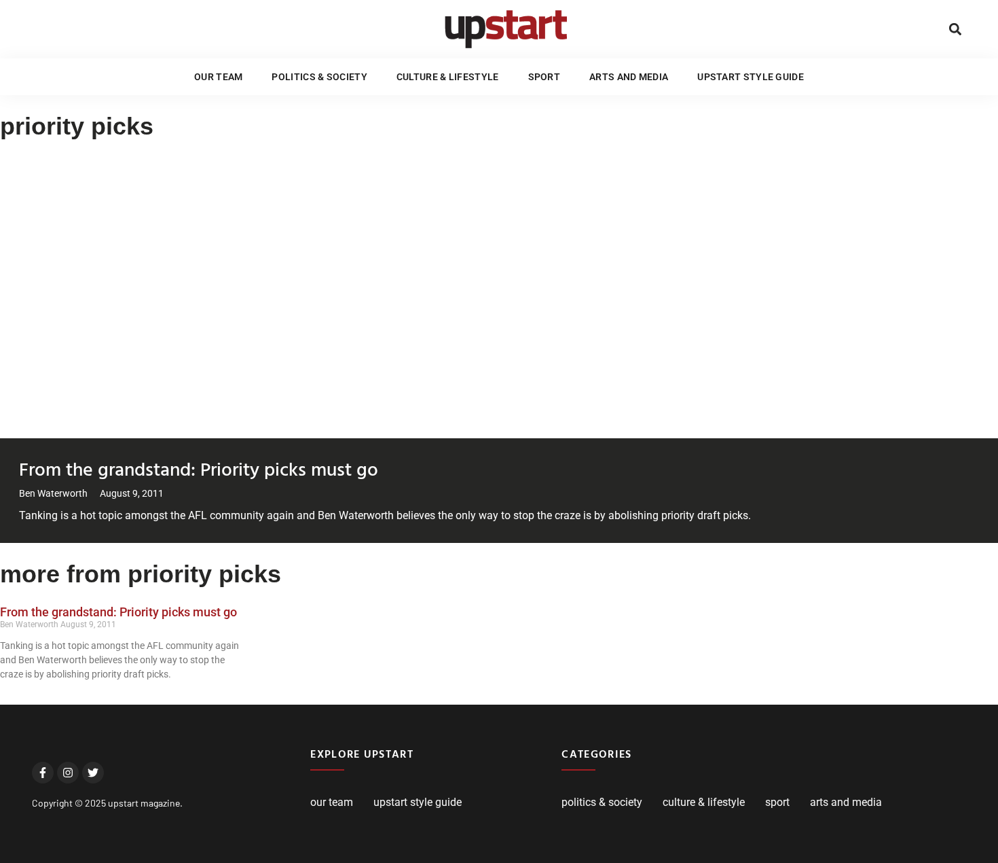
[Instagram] (68, 772)
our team (218, 76)
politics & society (319, 76)
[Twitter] (93, 772)
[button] (955, 29)
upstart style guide (417, 802)
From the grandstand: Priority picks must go (198, 468)
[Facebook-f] (43, 772)
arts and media (628, 76)
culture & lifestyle (447, 76)
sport (544, 76)
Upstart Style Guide (750, 76)
